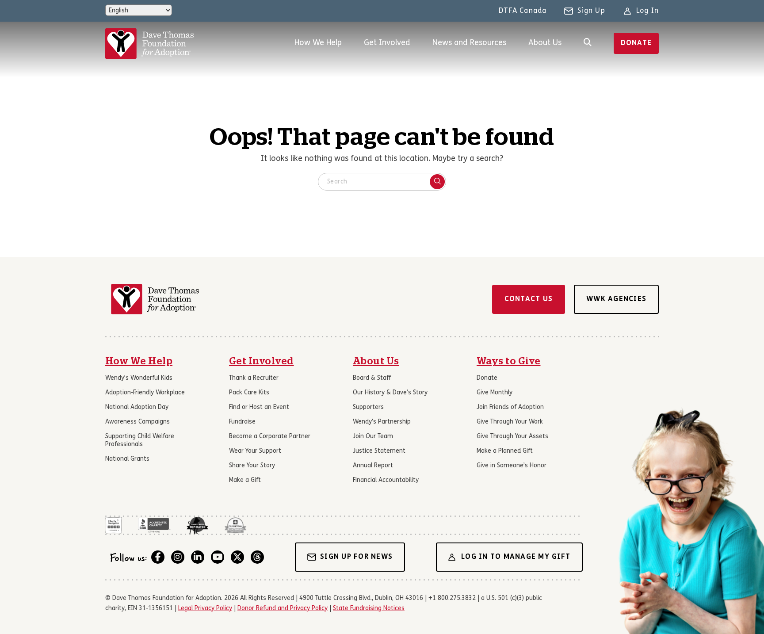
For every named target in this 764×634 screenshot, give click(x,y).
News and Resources (469, 43)
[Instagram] (177, 557)
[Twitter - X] (237, 557)
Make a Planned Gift (505, 451)
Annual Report (373, 465)
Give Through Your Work (510, 422)
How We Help (318, 43)
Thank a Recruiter (254, 378)
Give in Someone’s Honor (511, 465)
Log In (647, 11)
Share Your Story (252, 465)
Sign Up (591, 11)
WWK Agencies (616, 299)
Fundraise (242, 422)
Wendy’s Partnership (382, 422)
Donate (636, 43)
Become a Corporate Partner (269, 436)
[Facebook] (157, 557)
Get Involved (387, 43)
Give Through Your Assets (512, 436)
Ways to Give (509, 361)
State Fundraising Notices (369, 608)
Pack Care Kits (249, 393)
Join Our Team (373, 436)
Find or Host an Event (259, 407)
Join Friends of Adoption (510, 407)
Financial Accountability (386, 480)
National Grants (127, 459)
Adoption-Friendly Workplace (145, 393)
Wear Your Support (255, 451)
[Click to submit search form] (437, 181)
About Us (545, 43)
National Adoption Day (136, 407)
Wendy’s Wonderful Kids (138, 378)
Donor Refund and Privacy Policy (282, 608)
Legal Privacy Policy (205, 608)
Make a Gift (245, 480)
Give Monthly (494, 393)
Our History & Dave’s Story (390, 393)
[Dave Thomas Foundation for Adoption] (149, 43)
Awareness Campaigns (137, 422)
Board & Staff (372, 378)
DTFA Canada (522, 11)
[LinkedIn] (197, 557)
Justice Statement (379, 451)
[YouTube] (217, 557)
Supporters (368, 407)
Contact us (528, 299)
